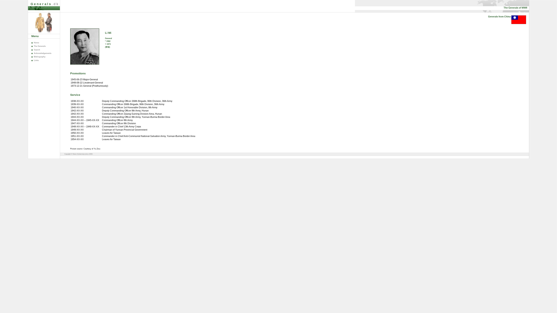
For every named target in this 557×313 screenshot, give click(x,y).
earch (37, 50)
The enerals (40, 46)
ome (36, 43)
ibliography (39, 57)
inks (36, 60)
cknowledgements (42, 53)
